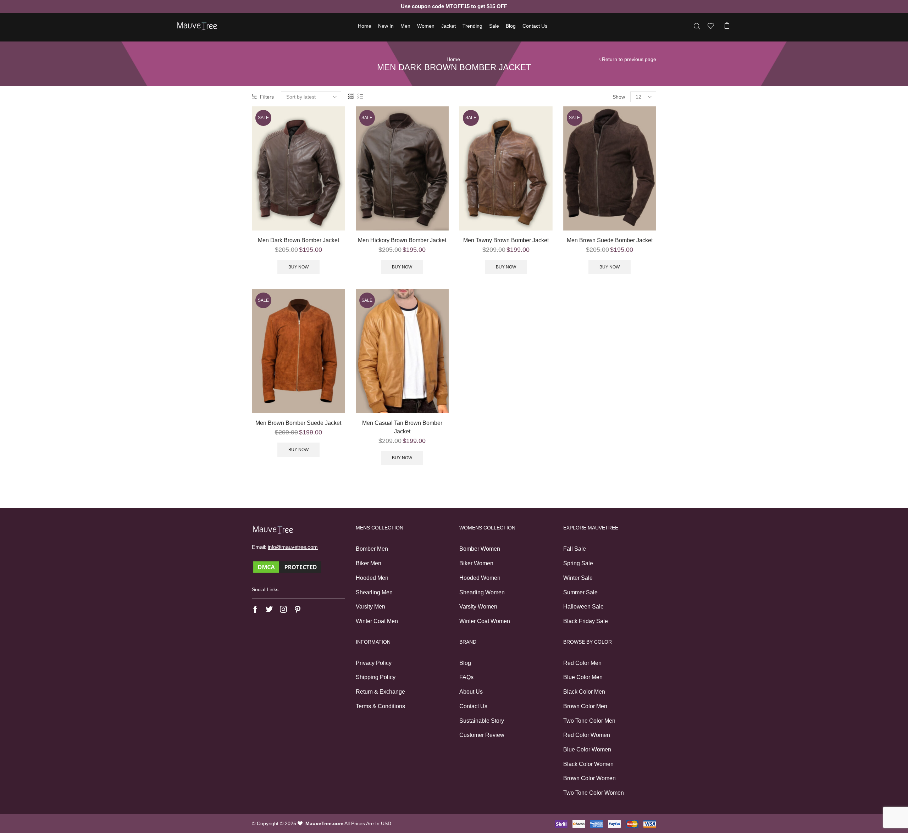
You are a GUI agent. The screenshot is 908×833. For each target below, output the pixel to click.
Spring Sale (578, 563)
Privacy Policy (374, 663)
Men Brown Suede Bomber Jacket (610, 240)
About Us (471, 692)
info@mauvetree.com (293, 547)
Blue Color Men (583, 677)
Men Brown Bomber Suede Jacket (298, 423)
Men (405, 26)
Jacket (448, 26)
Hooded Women (479, 578)
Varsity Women (478, 607)
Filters (267, 97)
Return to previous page (629, 59)
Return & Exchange (380, 692)
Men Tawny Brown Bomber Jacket (506, 240)
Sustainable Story (481, 721)
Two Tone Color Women (593, 793)
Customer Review (481, 735)
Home (364, 26)
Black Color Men (584, 692)
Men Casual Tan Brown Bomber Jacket (402, 427)
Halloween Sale (583, 607)
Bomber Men (372, 549)
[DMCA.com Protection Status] (287, 566)
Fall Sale (574, 549)
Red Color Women (586, 735)
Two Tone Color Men (589, 721)
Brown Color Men (585, 706)
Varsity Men (370, 607)
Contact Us (534, 26)
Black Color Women (588, 764)
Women (425, 26)
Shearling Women (482, 592)
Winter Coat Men (377, 621)
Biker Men (368, 563)
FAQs (466, 677)
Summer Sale (580, 592)
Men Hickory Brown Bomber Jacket (402, 240)
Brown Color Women (589, 778)
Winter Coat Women (484, 621)
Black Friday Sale (585, 621)
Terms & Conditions (380, 706)
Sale (494, 26)
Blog (511, 26)
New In (386, 26)
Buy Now (298, 267)
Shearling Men (374, 592)
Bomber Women (479, 549)
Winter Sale (578, 578)
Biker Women (476, 563)
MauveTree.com (324, 823)
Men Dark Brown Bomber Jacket (298, 240)
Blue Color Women (587, 749)
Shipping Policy (375, 677)
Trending (472, 26)
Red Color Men (582, 663)
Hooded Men (372, 578)
